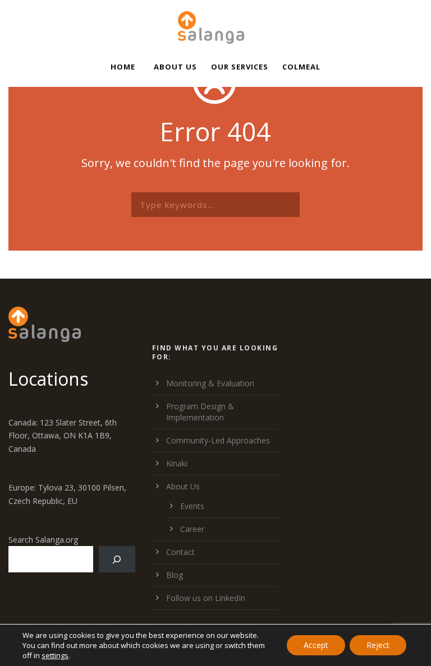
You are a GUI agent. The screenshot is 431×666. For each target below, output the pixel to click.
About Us (175, 67)
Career (192, 529)
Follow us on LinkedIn (205, 598)
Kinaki (176, 463)
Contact (180, 552)
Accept (316, 645)
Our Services (239, 67)
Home (123, 67)
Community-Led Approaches (218, 440)
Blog (174, 575)
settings (55, 655)
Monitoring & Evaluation (210, 383)
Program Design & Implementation (200, 412)
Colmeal (301, 67)
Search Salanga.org (43, 539)
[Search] (117, 559)
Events (192, 506)
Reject (377, 645)
